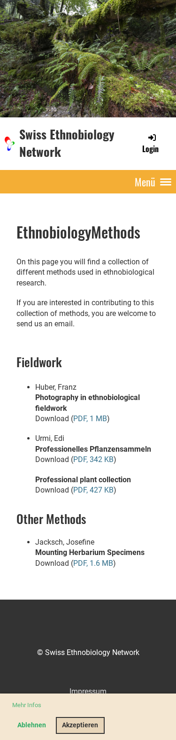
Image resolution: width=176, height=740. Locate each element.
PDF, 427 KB (93, 490)
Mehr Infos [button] (26, 705)
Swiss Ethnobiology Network (67, 143)
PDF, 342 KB (93, 459)
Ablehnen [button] (31, 725)
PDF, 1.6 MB (93, 563)
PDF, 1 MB (90, 418)
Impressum (88, 691)
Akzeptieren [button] (80, 725)
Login (150, 148)
